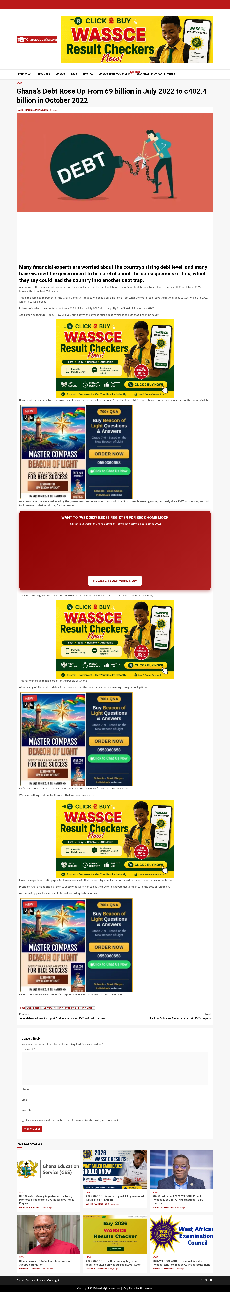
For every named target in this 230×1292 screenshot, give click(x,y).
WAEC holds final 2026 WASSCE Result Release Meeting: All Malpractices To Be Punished (181, 1169)
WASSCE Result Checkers (114, 74)
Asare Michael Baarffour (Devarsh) (33, 110)
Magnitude (129, 1288)
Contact (30, 1280)
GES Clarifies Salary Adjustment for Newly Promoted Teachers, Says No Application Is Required (48, 1169)
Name (26, 1089)
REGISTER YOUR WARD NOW (115, 580)
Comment (28, 1049)
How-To (88, 74)
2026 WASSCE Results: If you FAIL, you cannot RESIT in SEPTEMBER (115, 1169)
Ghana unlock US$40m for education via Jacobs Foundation (48, 1234)
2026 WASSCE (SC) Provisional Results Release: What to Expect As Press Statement (181, 1234)
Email (26, 1099)
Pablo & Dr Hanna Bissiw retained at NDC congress (180, 1016)
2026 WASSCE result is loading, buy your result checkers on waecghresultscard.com (115, 1234)
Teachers (44, 74)
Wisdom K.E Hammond (30, 1208)
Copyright (53, 1280)
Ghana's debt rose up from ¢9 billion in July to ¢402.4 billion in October (60, 1008)
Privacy (41, 1280)
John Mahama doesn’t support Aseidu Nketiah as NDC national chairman (78, 994)
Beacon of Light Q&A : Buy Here (155, 74)
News (19, 83)
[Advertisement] (115, 236)
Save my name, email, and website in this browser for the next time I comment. (72, 1120)
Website (26, 1110)
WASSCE (60, 74)
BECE (74, 74)
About (20, 1280)
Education (25, 74)
